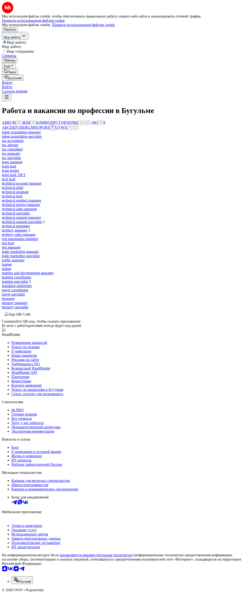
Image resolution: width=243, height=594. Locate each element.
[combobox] (22, 580)
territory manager (15, 230)
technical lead (12, 196)
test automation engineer (20, 239)
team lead (9, 166)
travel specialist (13, 294)
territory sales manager (19, 235)
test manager (11, 247)
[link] (10, 72)
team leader (10, 171)
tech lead (8, 179)
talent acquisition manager (21, 132)
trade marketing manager (20, 252)
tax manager (11, 153)
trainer (6, 269)
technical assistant (15, 192)
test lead (8, 243)
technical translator (16, 226)
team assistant (12, 162)
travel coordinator (15, 290)
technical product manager (21, 200)
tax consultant (12, 149)
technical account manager (22, 183)
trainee (7, 264)
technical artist (12, 188)
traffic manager (13, 260)
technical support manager (21, 217)
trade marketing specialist (21, 256)
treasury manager (15, 303)
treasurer (8, 299)
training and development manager (28, 273)
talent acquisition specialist (22, 136)
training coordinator (16, 277)
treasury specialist (15, 307)
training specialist (15, 281)
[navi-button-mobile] (6, 97)
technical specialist (16, 213)
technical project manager (21, 205)
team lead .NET (14, 175)
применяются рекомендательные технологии (96, 555)
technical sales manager (19, 209)
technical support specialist (22, 222)
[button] (7, 83)
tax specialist (11, 158)
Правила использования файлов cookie (83, 25)
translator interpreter (17, 286)
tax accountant (12, 141)
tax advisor (10, 145)
